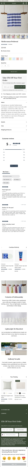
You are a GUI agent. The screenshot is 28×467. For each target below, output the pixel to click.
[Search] (5, 3)
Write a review (14, 165)
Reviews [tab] (6, 172)
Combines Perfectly (14, 247)
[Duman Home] (14, 3)
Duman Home (6, 51)
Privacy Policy (8, 444)
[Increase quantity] (8, 65)
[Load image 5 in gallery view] (14, 19)
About (2, 102)
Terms (13, 444)
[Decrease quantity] (2, 65)
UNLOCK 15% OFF (20, 87)
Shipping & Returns (6, 129)
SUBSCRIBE (20, 429)
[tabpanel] (14, 205)
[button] (14, 149)
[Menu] (1, 3)
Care (2, 126)
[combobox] (3, 435)
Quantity (3, 63)
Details (3, 122)
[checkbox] (6, 183)
